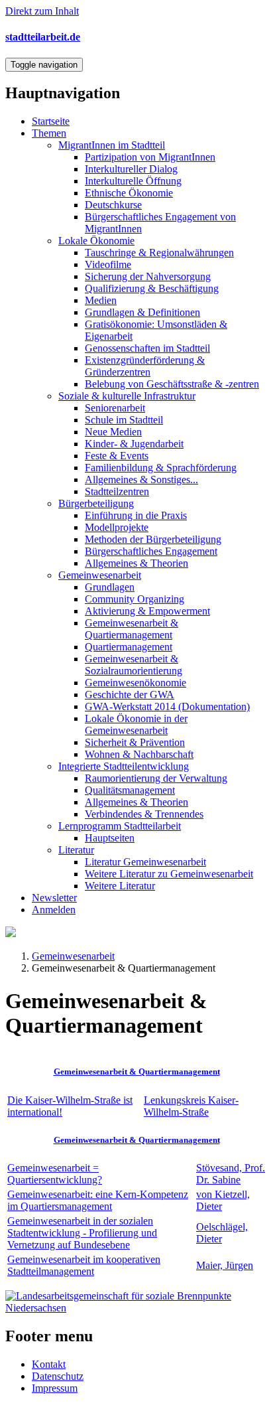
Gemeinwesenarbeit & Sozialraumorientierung (133, 664)
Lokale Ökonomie (96, 240)
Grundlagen (110, 587)
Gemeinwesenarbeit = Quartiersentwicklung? (54, 1173)
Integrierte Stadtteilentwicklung (123, 766)
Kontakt (49, 1364)
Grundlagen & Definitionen (142, 312)
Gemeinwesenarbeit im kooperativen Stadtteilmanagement (83, 1265)
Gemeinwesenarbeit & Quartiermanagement (131, 628)
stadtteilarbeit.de (42, 36)
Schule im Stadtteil (124, 419)
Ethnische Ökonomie (129, 192)
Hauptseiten (110, 838)
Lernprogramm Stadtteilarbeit (119, 826)
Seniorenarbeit (115, 407)
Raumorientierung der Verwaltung (156, 778)
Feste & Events (116, 455)
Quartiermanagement (128, 646)
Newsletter (54, 897)
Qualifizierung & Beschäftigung (152, 288)
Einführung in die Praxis (136, 515)
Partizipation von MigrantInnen (150, 157)
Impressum (55, 1388)
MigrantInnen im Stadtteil (111, 145)
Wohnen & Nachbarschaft (139, 754)
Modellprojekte (116, 527)
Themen (49, 133)
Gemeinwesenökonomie (135, 682)
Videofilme (108, 264)
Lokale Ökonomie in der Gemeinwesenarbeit (136, 724)
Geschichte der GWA (129, 694)
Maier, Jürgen (224, 1265)
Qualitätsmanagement (130, 790)
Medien (101, 300)
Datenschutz (57, 1376)
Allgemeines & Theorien (136, 563)
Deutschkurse (113, 204)
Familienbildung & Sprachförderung (161, 467)
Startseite (51, 121)
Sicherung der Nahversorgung (148, 276)
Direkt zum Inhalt (42, 11)
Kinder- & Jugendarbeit (134, 443)
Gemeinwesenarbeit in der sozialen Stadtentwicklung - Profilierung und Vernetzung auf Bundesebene (82, 1232)
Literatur (76, 849)
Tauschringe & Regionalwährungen (159, 252)
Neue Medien (113, 431)
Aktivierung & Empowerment (147, 611)
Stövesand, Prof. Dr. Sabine (230, 1173)
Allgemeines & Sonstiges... (141, 479)
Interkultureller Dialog (131, 169)
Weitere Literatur (120, 885)
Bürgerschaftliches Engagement (151, 551)
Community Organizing (134, 599)
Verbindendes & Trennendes (144, 814)
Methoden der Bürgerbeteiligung (153, 539)
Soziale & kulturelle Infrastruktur (126, 396)
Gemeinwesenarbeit (99, 575)
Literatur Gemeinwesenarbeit (145, 861)
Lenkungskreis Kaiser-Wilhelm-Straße (191, 1106)
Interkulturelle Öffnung (133, 180)
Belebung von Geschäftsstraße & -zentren (172, 384)
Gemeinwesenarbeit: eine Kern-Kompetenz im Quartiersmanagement (97, 1200)
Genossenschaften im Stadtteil (147, 348)
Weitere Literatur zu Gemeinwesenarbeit (169, 873)
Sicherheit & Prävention (135, 742)
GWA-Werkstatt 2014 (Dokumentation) (167, 706)
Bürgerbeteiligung (96, 503)
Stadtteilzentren (117, 491)
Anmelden (54, 909)
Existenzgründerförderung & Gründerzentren (145, 366)
